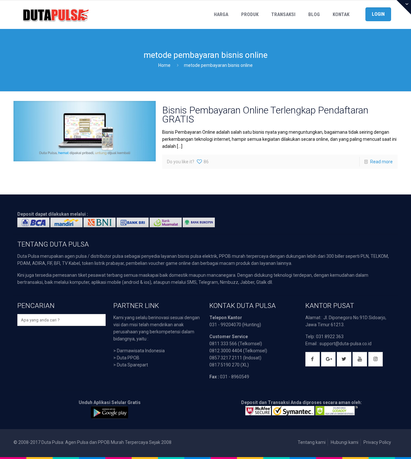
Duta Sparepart (132, 364)
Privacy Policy (377, 442)
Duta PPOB (128, 357)
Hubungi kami (344, 442)
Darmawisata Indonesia (141, 350)
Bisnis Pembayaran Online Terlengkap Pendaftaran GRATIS (265, 114)
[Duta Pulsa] (55, 14)
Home (164, 65)
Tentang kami (312, 442)
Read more (381, 161)
